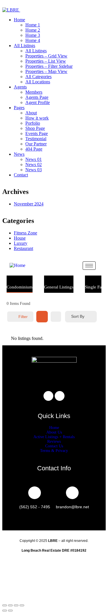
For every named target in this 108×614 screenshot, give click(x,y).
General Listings (58, 287)
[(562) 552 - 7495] (34, 492)
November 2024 (28, 203)
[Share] (16, 605)
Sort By (77, 316)
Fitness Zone (25, 232)
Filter (23, 316)
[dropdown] (4, 4)
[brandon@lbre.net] (72, 492)
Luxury (20, 243)
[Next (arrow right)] (10, 610)
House (20, 238)
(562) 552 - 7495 (34, 507)
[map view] (56, 316)
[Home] (17, 265)
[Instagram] (60, 396)
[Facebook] (48, 396)
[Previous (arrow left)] (4, 610)
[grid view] (42, 316)
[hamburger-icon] (89, 265)
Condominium (20, 287)
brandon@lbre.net (72, 507)
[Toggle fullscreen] (10, 605)
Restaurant (23, 248)
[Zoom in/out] (4, 605)
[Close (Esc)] (22, 605)
